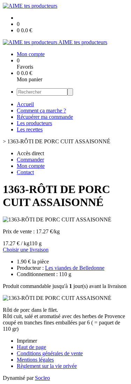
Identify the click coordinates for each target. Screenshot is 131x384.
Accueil (25, 104)
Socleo (42, 378)
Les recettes (30, 129)
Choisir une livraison (26, 250)
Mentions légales (35, 360)
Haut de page (31, 347)
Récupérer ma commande (45, 117)
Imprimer (27, 341)
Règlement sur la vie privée (47, 366)
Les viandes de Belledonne (74, 268)
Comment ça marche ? (41, 111)
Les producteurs (34, 123)
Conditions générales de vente (50, 353)
